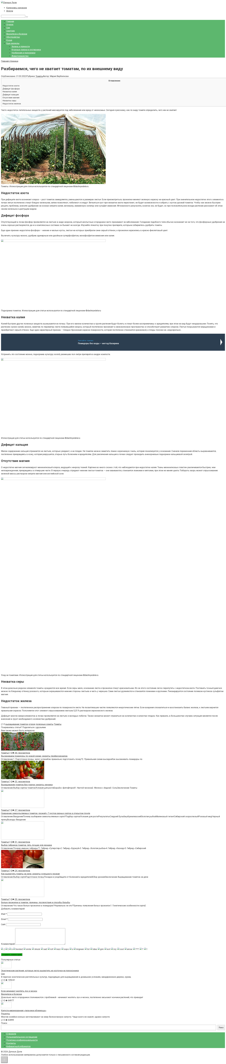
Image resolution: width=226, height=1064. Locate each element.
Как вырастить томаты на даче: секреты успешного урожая (30, 874)
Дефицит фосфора (11, 89)
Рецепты (5, 1013)
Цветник (10, 31)
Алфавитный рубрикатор (18, 1046)
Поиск (4, 1023)
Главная (10, 21)
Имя (4, 914)
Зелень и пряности (21, 46)
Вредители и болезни (16, 34)
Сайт (3, 924)
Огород (9, 24)
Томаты (39, 76)
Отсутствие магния (10, 97)
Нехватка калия (9, 91)
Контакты (11, 1043)
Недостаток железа (11, 103)
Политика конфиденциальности (22, 1040)
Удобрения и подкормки (23, 53)
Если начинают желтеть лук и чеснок (19, 991)
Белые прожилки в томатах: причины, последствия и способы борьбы (35, 902)
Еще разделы (12, 43)
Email (4, 919)
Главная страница (9, 61)
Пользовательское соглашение (21, 1037)
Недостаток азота (10, 86)
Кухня (9, 40)
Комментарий (8, 944)
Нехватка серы (9, 100)
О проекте (11, 1034)
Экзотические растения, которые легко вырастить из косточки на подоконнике (40, 970)
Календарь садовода (16, 8)
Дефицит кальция (10, 94)
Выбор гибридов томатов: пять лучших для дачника (26, 845)
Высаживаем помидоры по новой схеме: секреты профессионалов (34, 756)
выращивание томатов (16, 724)
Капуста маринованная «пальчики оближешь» (23, 1010)
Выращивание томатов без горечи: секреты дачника (27, 784)
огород (32, 724)
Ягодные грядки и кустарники (26, 49)
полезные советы (44, 724)
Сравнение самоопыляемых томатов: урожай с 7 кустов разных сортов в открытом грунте (45, 813)
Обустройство (13, 37)
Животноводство (20, 56)
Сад (8, 27)
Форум (9, 11)
